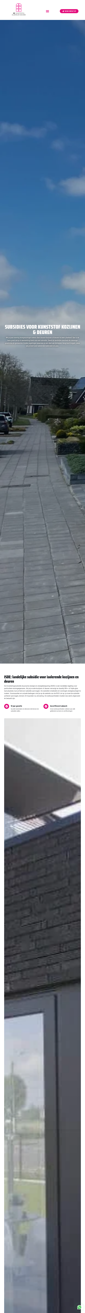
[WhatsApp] (79, 1307)
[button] (47, 11)
